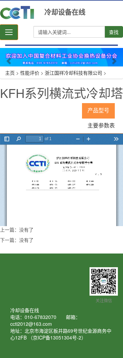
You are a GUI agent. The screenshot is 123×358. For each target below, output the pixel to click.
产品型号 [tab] (98, 110)
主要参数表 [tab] (101, 125)
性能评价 (29, 72)
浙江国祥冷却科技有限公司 (73, 72)
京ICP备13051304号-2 (57, 337)
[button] (9, 57)
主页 (10, 72)
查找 (114, 31)
